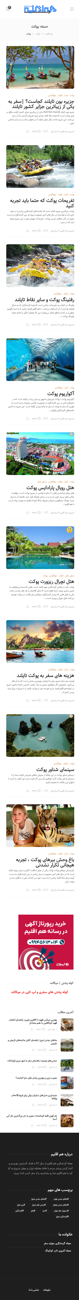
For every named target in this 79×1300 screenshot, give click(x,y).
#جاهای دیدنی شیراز (38, 1199)
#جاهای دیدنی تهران (61, 1199)
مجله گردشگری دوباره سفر (57, 1243)
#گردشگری (19, 1210)
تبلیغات (46, 1290)
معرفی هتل (41, 481)
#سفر (44, 1210)
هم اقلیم (49, 34)
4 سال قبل (55, 131)
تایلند (38, 34)
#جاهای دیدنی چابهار (61, 1205)
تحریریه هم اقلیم (67, 131)
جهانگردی (52, 95)
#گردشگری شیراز (62, 1216)
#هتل (33, 1210)
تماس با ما (34, 1290)
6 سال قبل (55, 791)
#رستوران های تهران (61, 1210)
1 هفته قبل (52, 1029)
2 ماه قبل (53, 1050)
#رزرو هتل (21, 1205)
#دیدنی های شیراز (39, 1205)
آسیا (66, 95)
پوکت (72, 95)
